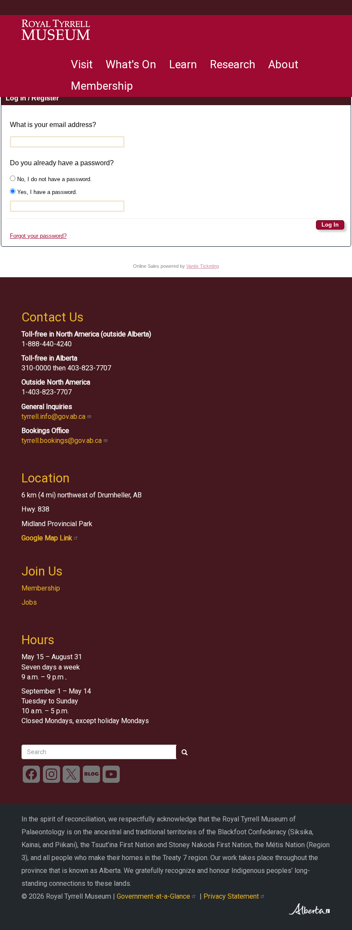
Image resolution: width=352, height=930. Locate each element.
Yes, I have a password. (46, 192)
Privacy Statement (232, 896)
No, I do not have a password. (53, 179)
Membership (102, 85)
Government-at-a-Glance (154, 896)
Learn (183, 64)
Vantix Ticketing (202, 266)
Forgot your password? (38, 236)
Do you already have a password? (62, 163)
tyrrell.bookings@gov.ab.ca (62, 440)
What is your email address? (53, 124)
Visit (82, 64)
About (283, 64)
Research (232, 64)
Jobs (29, 602)
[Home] (55, 30)
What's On (131, 64)
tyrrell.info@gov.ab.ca (54, 416)
